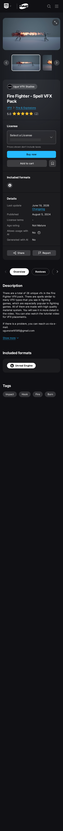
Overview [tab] (19, 271)
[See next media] (56, 63)
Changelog (38, 208)
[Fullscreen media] (55, 22)
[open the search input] (49, 6)
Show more (9, 337)
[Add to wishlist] (52, 163)
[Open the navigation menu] (56, 6)
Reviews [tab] (40, 271)
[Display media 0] (26, 63)
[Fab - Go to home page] (23, 6)
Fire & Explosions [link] (26, 107)
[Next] (57, 272)
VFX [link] (9, 107)
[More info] (39, 233)
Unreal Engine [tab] (24, 365)
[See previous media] (6, 63)
